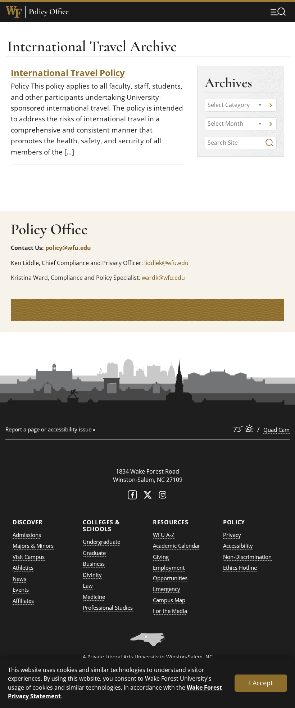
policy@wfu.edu (68, 248)
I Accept (261, 682)
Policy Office (49, 11)
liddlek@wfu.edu (166, 263)
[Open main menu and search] (278, 11)
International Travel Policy (68, 73)
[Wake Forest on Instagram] (163, 496)
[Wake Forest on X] (147, 496)
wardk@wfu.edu (163, 278)
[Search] (269, 142)
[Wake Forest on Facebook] (132, 496)
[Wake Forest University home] (14, 12)
